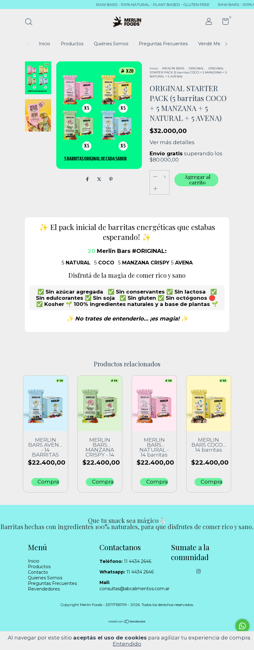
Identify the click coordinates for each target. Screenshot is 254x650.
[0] (223, 22)
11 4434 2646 (125, 561)
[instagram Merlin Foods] (198, 571)
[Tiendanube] (127, 622)
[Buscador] (31, 22)
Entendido (127, 644)
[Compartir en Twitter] (100, 179)
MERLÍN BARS (173, 68)
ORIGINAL (196, 68)
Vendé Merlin (212, 43)
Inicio (44, 43)
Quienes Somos (45, 578)
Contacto (38, 572)
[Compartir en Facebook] (88, 179)
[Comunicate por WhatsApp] (242, 626)
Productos (72, 43)
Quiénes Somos (111, 43)
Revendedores (44, 589)
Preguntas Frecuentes (163, 43)
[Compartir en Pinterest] (111, 179)
